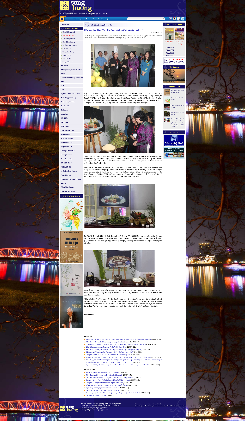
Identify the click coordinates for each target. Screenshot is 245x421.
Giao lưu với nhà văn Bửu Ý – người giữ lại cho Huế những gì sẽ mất (110, 377)
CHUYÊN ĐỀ (66, 167)
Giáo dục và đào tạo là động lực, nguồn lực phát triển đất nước (107, 342)
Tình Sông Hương (67, 187)
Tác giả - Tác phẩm (68, 191)
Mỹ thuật (64, 122)
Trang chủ (65, 24)
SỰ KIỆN (64, 66)
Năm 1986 (170, 56)
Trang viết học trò (68, 62)
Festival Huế (65, 106)
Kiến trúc (64, 110)
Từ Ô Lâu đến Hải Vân (70, 45)
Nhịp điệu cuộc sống (69, 42)
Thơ (62, 90)
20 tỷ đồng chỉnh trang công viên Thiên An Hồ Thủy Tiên (106, 347)
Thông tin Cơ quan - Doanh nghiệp (71, 181)
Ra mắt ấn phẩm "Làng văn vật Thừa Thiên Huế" (103, 372)
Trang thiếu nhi (66, 155)
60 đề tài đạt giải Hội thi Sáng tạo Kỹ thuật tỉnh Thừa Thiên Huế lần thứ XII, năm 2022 (116, 344)
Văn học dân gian (67, 130)
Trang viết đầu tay (68, 151)
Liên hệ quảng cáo (104, 19)
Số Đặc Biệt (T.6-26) (179, 43)
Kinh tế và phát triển (69, 39)
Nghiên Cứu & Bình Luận (70, 94)
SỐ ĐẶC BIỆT (66, 163)
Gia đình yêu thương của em (96, 395)
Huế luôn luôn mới (71, 28)
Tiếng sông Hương (68, 52)
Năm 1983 (170, 47)
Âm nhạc (64, 114)
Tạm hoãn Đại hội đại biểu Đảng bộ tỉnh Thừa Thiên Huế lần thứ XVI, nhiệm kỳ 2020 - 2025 (118, 365)
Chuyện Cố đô (67, 55)
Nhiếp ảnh (65, 126)
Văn (62, 85)
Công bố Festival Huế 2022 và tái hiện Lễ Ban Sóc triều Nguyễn (108, 355)
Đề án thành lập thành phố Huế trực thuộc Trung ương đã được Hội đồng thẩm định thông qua (118, 339)
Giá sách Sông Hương (69, 171)
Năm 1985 (170, 53)
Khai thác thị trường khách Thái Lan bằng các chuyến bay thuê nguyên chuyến (113, 349)
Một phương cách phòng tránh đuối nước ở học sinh (104, 375)
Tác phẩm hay (66, 175)
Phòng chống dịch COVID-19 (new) (71, 71)
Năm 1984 (170, 50)
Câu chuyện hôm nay (68, 98)
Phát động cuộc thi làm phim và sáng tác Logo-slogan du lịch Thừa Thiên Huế (113, 393)
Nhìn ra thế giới (66, 142)
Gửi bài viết (90, 19)
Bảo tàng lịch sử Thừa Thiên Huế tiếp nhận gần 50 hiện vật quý (108, 380)
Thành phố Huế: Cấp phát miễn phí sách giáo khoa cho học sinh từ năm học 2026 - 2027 (177, 123)
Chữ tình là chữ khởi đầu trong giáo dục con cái (102, 390)
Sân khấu (64, 118)
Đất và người (66, 134)
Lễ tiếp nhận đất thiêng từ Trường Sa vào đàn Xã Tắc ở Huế (106, 385)
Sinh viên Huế (67, 58)
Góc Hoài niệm (66, 159)
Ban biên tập (78, 19)
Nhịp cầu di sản (66, 147)
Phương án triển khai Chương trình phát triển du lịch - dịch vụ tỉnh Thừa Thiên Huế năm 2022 (118, 357)
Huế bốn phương (67, 138)
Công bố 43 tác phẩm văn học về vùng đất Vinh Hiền (104, 383)
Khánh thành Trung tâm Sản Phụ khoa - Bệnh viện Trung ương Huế (109, 352)
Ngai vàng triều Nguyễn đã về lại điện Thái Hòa (102, 388)
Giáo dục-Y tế (67, 49)
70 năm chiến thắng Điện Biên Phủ (72, 79)
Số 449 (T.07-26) (169, 43)
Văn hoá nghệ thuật (68, 102)
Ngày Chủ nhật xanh (69, 32)
